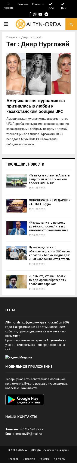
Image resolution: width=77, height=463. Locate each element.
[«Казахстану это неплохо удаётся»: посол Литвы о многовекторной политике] (16, 228)
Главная (14, 458)
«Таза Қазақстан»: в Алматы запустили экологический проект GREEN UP (49, 179)
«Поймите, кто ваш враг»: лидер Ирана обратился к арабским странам (47, 279)
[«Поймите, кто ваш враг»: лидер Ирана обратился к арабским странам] (16, 281)
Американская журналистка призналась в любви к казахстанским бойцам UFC (35, 106)
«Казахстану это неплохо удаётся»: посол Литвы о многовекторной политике (48, 226)
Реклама (23, 4)
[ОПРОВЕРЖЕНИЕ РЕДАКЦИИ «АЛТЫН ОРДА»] (16, 206)
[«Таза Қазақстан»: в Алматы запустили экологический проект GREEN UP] (16, 181)
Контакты (38, 4)
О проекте (8, 6)
